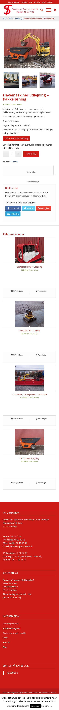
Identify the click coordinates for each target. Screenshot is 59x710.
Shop (30, 2)
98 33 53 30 (15, 536)
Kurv (43, 2)
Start (5, 18)
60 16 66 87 (21, 543)
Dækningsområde (13, 2)
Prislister (24, 2)
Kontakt (6, 642)
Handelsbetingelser (11, 628)
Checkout (49, 2)
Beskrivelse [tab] (28, 172)
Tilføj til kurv (31, 154)
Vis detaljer (42, 291)
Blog (5, 647)
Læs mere (46, 705)
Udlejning (18, 18)
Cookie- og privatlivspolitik (14, 633)
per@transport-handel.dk (21, 546)
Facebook (12, 672)
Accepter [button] (35, 706)
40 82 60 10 (19, 539)
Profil (5, 637)
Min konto (37, 2)
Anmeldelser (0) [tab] (30, 181)
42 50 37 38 (21, 553)
